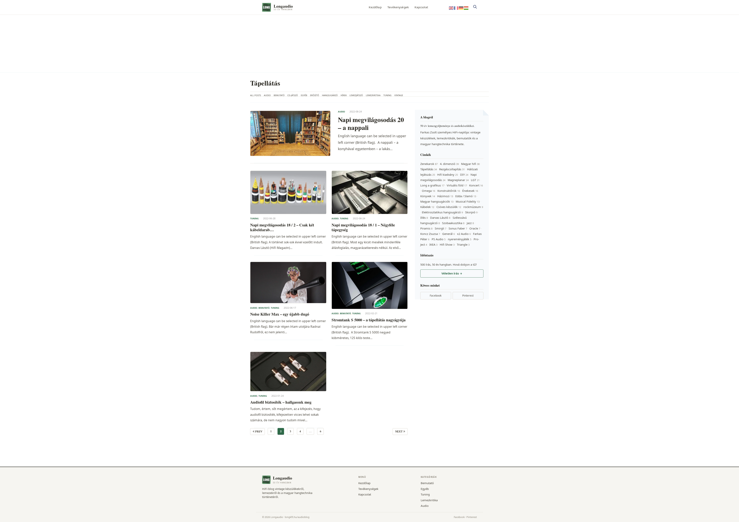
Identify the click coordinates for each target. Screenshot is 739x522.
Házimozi (445, 196)
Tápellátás (428, 169)
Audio (267, 95)
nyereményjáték (459, 239)
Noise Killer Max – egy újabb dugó (279, 314)
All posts (255, 95)
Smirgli (440, 228)
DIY (464, 174)
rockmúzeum (473, 207)
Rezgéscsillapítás (452, 169)
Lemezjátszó (356, 95)
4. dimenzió (449, 164)
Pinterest (468, 295)
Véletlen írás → (451, 273)
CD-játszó (292, 95)
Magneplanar (458, 180)
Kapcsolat (421, 7)
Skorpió (471, 212)
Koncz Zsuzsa (430, 234)
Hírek (344, 95)
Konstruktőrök (448, 191)
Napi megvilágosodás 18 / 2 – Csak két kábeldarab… (282, 227)
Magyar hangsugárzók (436, 201)
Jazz (470, 223)
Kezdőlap (375, 7)
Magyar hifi (470, 164)
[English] (451, 8)
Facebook (435, 295)
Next (399, 431)
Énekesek (470, 191)
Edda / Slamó (465, 196)
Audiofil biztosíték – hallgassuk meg (280, 402)
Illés (424, 217)
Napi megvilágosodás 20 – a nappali (371, 123)
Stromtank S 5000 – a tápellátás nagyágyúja (368, 320)
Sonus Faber (458, 228)
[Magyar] (466, 8)
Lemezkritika (373, 95)
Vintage (398, 95)
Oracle (474, 228)
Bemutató (279, 95)
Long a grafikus (432, 185)
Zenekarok (429, 164)
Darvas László (440, 217)
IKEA (433, 244)
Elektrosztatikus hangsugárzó (442, 212)
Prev (258, 431)
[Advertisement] (369, 44)
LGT (475, 180)
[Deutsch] (461, 8)
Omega (428, 191)
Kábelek (427, 207)
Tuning (387, 95)
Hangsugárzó (330, 95)
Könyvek (427, 196)
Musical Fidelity (468, 201)
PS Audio (439, 239)
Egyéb (304, 95)
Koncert (476, 185)
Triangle (463, 244)
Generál (448, 234)
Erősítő (314, 95)
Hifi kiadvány (447, 174)
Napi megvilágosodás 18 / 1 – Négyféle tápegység (363, 227)
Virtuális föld (457, 185)
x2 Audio (464, 234)
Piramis (426, 228)
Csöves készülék (448, 207)
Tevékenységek (398, 7)
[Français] (456, 8)
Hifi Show (447, 244)
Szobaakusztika (453, 223)
